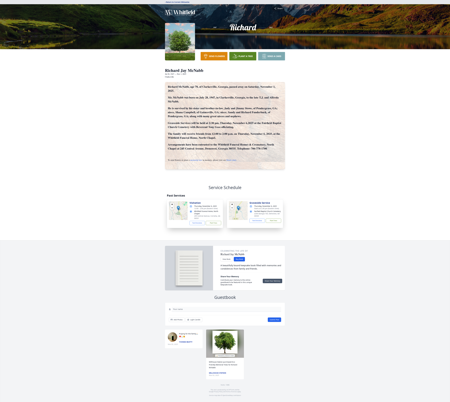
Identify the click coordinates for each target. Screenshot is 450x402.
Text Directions (197, 223)
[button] (178, 208)
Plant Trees (213, 223)
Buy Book (239, 259)
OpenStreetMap (227, 395)
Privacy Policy (218, 392)
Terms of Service (231, 392)
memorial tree (196, 160)
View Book (226, 259)
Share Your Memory (272, 281)
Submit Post (274, 320)
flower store (231, 160)
